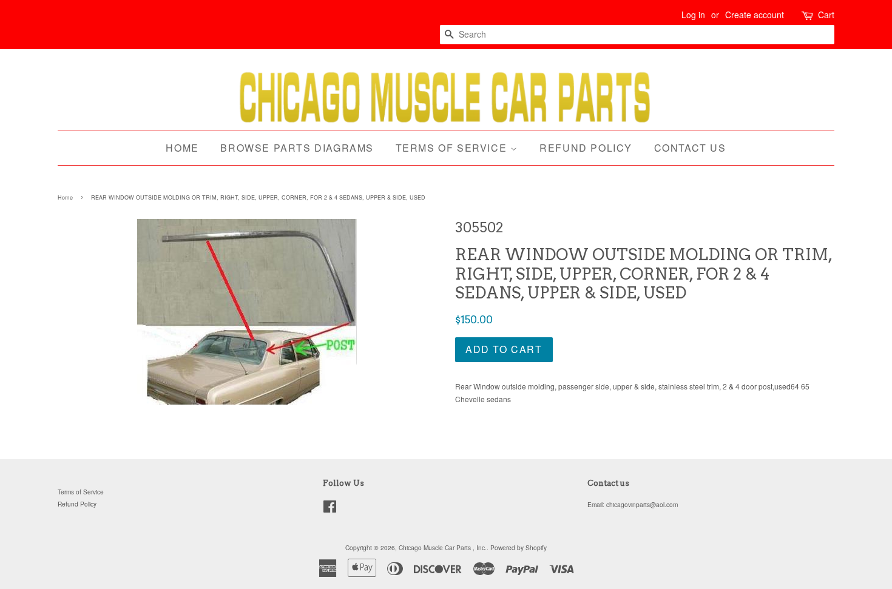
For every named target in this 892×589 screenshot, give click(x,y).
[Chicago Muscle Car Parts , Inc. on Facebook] (330, 509)
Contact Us (690, 148)
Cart (826, 14)
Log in (693, 14)
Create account (754, 14)
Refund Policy (585, 148)
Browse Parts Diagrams (297, 148)
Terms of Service (453, 148)
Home (182, 148)
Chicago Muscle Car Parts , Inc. (443, 547)
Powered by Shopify (518, 547)
